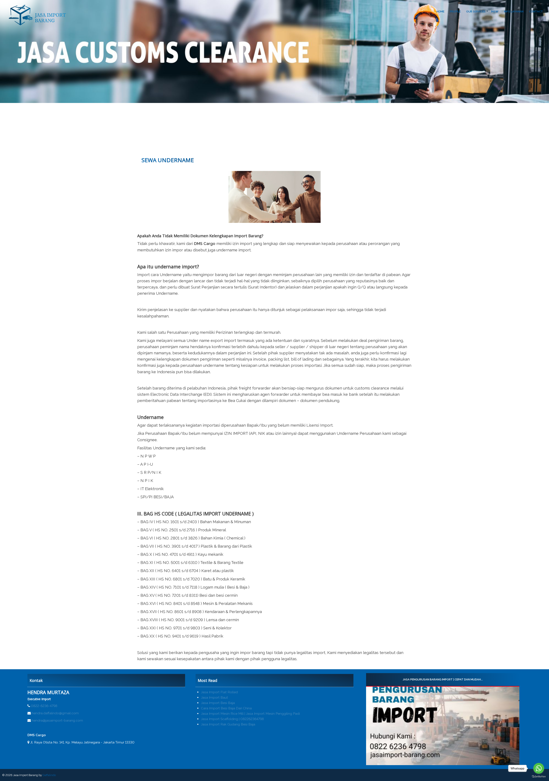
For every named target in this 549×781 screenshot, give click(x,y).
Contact (536, 11)
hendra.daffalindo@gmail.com (55, 713)
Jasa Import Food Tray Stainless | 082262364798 (442, 679)
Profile (455, 11)
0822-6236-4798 (44, 706)
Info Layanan (513, 11)
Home (440, 11)
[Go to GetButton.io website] (539, 776)
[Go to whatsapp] (538, 768)
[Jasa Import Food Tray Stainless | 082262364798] (442, 726)
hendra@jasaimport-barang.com (57, 720)
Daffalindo (49, 775)
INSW (494, 11)
